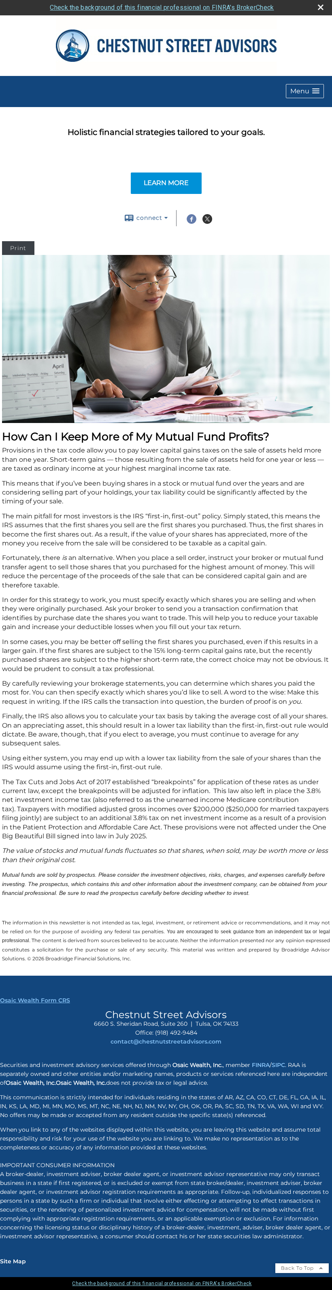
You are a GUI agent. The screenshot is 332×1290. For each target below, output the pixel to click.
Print (18, 248)
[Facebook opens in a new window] (191, 221)
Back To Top (298, 1268)
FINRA (260, 1065)
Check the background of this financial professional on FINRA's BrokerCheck (162, 7)
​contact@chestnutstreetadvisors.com (166, 1041)
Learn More (166, 183)
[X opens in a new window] (207, 221)
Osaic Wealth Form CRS (35, 1000)
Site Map (13, 1261)
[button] (305, 91)
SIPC (278, 1065)
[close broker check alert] (320, 7)
